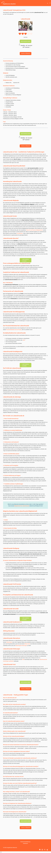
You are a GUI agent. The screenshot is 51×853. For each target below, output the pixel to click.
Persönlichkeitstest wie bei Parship (13, 329)
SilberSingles (9, 642)
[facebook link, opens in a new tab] (39, 849)
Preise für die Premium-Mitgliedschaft (34, 230)
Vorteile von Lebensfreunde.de (14, 415)
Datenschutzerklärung (25, 841)
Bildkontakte (27, 643)
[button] (25, 41)
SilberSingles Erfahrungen (21, 645)
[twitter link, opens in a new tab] (44, 849)
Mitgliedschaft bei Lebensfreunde (21, 505)
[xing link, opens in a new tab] (47, 849)
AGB (23, 659)
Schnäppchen (20, 233)
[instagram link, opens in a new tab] (42, 849)
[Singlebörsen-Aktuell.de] (8, 3)
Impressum (25, 843)
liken (24, 340)
